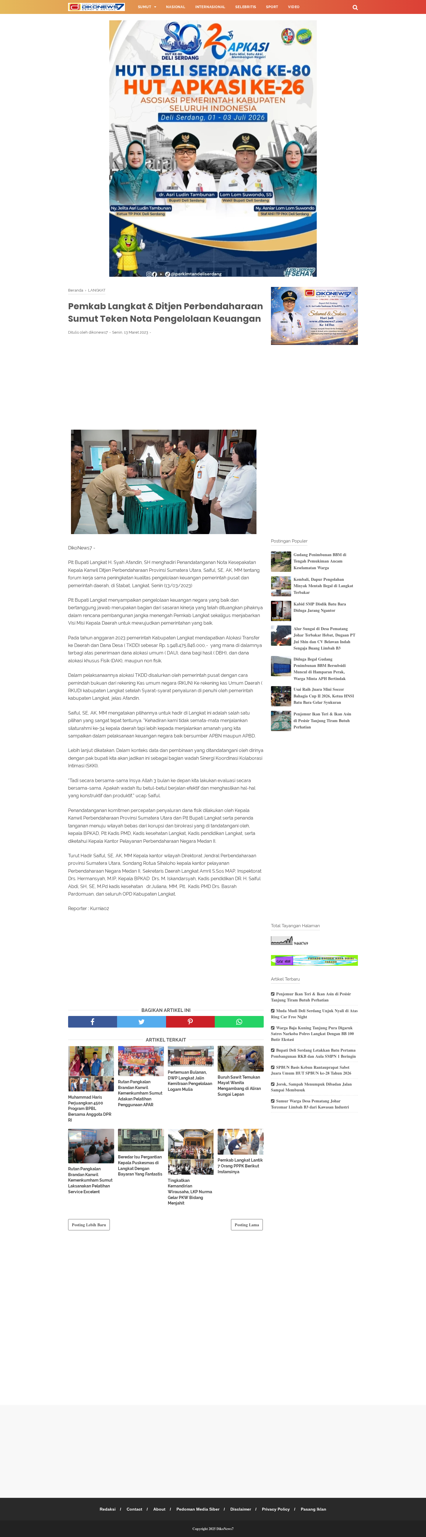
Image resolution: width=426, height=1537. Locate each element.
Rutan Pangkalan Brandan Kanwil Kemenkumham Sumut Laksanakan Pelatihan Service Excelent (90, 1180)
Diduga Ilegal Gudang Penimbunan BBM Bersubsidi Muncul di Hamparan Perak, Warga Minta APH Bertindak (320, 668)
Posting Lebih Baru (89, 1225)
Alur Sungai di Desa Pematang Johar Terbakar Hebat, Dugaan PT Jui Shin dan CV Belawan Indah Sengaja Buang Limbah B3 (324, 638)
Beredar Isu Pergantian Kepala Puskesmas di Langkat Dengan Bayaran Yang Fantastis (140, 1165)
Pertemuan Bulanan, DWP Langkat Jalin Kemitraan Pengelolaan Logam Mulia (190, 1081)
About (159, 1509)
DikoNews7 (225, 1528)
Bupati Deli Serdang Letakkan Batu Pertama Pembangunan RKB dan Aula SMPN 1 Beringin (313, 1053)
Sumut (144, 7)
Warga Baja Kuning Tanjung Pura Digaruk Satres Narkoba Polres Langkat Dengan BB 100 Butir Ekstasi (312, 1033)
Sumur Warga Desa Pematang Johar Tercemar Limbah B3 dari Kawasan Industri (310, 1104)
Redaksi (108, 1509)
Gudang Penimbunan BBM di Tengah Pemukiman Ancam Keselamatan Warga (320, 561)
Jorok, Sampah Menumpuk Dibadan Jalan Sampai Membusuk (311, 1087)
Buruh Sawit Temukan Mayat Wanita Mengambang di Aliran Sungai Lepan (239, 1086)
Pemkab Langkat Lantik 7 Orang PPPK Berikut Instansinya (240, 1166)
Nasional (175, 7)
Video (294, 7)
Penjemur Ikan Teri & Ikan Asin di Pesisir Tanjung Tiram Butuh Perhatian (322, 720)
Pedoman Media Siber (197, 1509)
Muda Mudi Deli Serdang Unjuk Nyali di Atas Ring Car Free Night (314, 1014)
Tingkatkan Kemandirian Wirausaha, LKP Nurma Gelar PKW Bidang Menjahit (190, 1191)
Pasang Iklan (313, 1509)
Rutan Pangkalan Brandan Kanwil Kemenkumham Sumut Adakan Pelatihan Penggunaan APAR (140, 1093)
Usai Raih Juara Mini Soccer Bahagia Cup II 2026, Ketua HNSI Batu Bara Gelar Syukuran (324, 695)
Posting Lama (247, 1225)
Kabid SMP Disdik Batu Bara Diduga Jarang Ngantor (320, 607)
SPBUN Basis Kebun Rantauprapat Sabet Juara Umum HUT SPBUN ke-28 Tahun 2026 (311, 1070)
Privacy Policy (276, 1509)
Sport (272, 7)
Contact (134, 1509)
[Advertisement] (166, 382)
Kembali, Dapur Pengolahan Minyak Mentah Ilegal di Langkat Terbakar (323, 585)
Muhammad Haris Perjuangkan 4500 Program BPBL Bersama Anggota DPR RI (89, 1108)
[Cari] (355, 7)
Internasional (210, 7)
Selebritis (245, 7)
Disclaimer (240, 1509)
